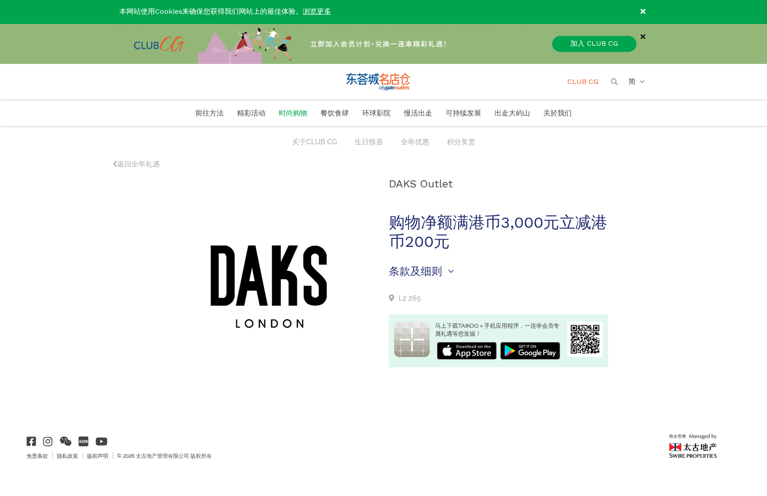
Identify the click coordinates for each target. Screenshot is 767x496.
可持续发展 (463, 113)
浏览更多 (317, 11)
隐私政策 (67, 456)
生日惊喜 (369, 142)
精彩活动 (251, 113)
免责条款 (37, 456)
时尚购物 (293, 113)
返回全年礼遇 (138, 164)
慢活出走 (418, 113)
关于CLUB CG (314, 142)
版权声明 (97, 456)
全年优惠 (415, 142)
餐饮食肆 (334, 113)
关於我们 (557, 113)
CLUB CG (583, 82)
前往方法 (209, 113)
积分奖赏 (461, 142)
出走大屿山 (512, 113)
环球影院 (376, 113)
